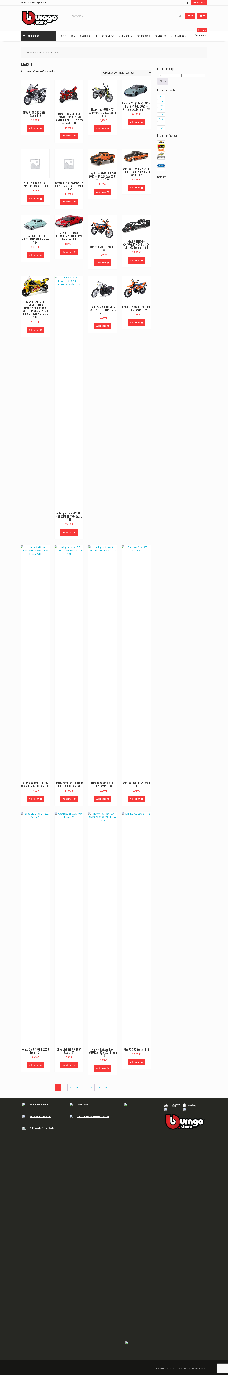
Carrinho (85, 36)
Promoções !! (143, 36)
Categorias (34, 36)
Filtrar (162, 81)
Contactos (161, 36)
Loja (73, 36)
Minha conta (125, 36)
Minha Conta (199, 2)
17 (90, 1087)
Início (63, 36)
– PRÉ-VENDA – (178, 36)
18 (98, 1087)
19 (106, 1087)
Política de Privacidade (42, 1128)
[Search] (180, 16)
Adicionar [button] (34, 128)
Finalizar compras (104, 36)
